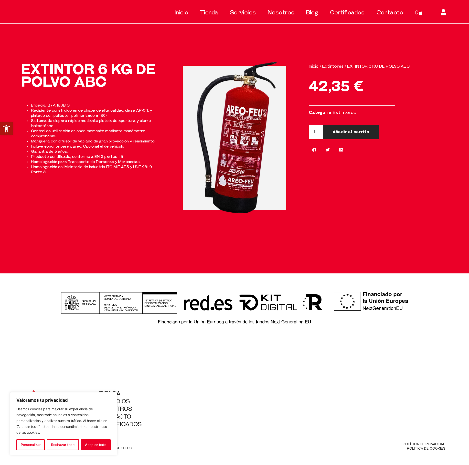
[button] (6, 128)
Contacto (389, 13)
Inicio (181, 13)
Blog (312, 13)
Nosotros (281, 13)
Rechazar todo (63, 445)
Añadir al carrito (350, 132)
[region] (63, 423)
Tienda (209, 13)
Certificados (347, 13)
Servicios (243, 13)
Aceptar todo (95, 445)
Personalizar (31, 445)
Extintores (332, 67)
